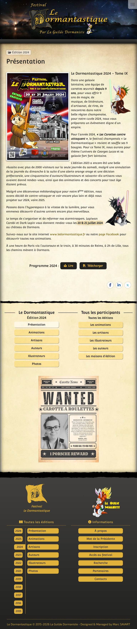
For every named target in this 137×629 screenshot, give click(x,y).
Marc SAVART (121, 624)
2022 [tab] (18, 563)
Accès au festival (100, 555)
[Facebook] (110, 285)
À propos (101, 530)
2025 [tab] (18, 539)
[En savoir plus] (100, 500)
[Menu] (132, 4)
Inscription (100, 547)
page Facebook (109, 234)
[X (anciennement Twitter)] (128, 285)
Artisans (34, 547)
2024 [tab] (20, 547)
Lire (70, 265)
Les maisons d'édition (100, 356)
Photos (33, 571)
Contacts (101, 579)
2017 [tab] (18, 595)
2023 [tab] (18, 555)
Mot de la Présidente (101, 539)
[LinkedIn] (119, 285)
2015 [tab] (18, 611)
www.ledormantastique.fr (67, 234)
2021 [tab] (18, 571)
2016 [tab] (18, 603)
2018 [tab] (18, 587)
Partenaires (100, 571)
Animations (36, 539)
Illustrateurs (37, 563)
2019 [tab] (18, 579)
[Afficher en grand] (68, 419)
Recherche (101, 563)
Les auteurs (100, 348)
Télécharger (95, 265)
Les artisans (101, 332)
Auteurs (34, 555)
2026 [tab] (18, 530)
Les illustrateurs (100, 340)
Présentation (37, 530)
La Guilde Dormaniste (64, 624)
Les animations (100, 324)
